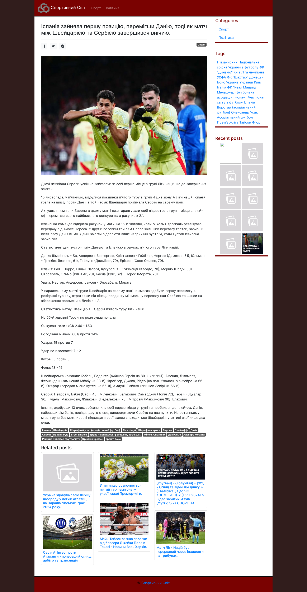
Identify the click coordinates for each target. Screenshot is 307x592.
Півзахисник (227, 62)
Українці (246, 82)
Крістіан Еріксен (92, 439)
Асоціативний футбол (235, 117)
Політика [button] (111, 8)
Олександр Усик (244, 112)
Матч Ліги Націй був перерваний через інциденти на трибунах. (180, 551)
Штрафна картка (149, 430)
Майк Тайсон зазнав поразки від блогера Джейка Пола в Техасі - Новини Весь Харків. (123, 543)
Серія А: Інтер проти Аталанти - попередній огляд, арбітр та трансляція (67, 556)
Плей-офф (181, 430)
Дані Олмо (174, 434)
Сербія (46, 434)
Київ (257, 82)
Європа (167, 430)
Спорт (202, 44)
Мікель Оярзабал (154, 434)
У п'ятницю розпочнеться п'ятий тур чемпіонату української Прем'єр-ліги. (121, 489)
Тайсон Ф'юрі (250, 122)
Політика (226, 37)
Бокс (221, 82)
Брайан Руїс (60, 434)
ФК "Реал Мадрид (241, 87)
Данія (193, 430)
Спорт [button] (96, 8)
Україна (232, 82)
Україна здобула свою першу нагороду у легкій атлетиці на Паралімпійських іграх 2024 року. (66, 501)
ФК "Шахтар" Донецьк (245, 77)
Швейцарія (60, 430)
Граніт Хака (113, 439)
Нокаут (241, 97)
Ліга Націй (129, 430)
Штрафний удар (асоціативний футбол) (95, 430)
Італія (221, 87)
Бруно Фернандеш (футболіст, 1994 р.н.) (115, 434)
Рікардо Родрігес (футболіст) (61, 439)
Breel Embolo (79, 434)
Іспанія (46, 430)
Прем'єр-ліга (227, 122)
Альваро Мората (194, 434)
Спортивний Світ (67, 7)
